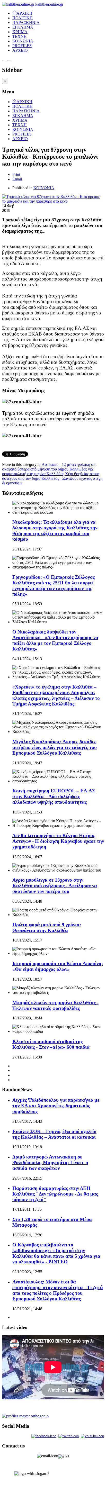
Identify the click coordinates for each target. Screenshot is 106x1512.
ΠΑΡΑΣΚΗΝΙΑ (26, 22)
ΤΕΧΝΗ (19, 36)
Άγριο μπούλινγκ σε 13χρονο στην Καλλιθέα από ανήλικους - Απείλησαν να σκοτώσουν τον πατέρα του (54, 885)
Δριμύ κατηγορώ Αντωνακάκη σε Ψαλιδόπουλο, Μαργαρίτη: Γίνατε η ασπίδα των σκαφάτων (50, 1162)
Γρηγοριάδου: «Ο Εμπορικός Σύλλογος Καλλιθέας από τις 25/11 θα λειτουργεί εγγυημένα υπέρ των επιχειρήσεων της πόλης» (53, 585)
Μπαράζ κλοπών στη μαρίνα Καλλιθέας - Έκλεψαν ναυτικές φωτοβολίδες (55, 1005)
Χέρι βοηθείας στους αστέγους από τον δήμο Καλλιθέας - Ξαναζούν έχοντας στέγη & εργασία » (52, 478)
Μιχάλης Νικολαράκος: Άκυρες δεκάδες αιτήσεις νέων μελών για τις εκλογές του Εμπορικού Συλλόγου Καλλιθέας (54, 747)
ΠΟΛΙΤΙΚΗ (22, 18)
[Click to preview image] (53, 201)
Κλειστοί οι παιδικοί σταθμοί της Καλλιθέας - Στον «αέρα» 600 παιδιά (51, 1044)
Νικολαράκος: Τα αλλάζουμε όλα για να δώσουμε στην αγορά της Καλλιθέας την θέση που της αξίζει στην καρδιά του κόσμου (54, 530)
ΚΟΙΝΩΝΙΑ (22, 41)
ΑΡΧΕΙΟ (20, 50)
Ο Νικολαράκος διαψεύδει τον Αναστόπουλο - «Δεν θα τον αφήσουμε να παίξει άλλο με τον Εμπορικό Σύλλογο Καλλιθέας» (55, 640)
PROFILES (22, 45)
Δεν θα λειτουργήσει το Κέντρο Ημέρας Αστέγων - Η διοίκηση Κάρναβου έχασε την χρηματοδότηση (58, 841)
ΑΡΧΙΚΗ (24, 13)
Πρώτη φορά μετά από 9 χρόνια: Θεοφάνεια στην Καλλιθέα (46, 927)
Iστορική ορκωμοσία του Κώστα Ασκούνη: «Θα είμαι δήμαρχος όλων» (57, 966)
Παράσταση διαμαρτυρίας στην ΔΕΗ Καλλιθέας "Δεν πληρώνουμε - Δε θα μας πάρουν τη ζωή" (55, 1193)
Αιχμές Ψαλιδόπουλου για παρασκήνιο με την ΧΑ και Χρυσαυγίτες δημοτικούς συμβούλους (55, 1105)
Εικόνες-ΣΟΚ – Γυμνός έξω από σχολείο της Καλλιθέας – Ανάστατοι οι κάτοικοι (54, 1134)
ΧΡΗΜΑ (20, 32)
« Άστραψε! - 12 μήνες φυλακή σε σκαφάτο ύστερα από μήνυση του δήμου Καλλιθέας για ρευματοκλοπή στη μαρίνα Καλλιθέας (48, 469)
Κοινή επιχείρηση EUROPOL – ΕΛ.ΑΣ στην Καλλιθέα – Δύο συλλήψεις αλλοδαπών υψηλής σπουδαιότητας (53, 796)
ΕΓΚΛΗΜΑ (22, 27)
